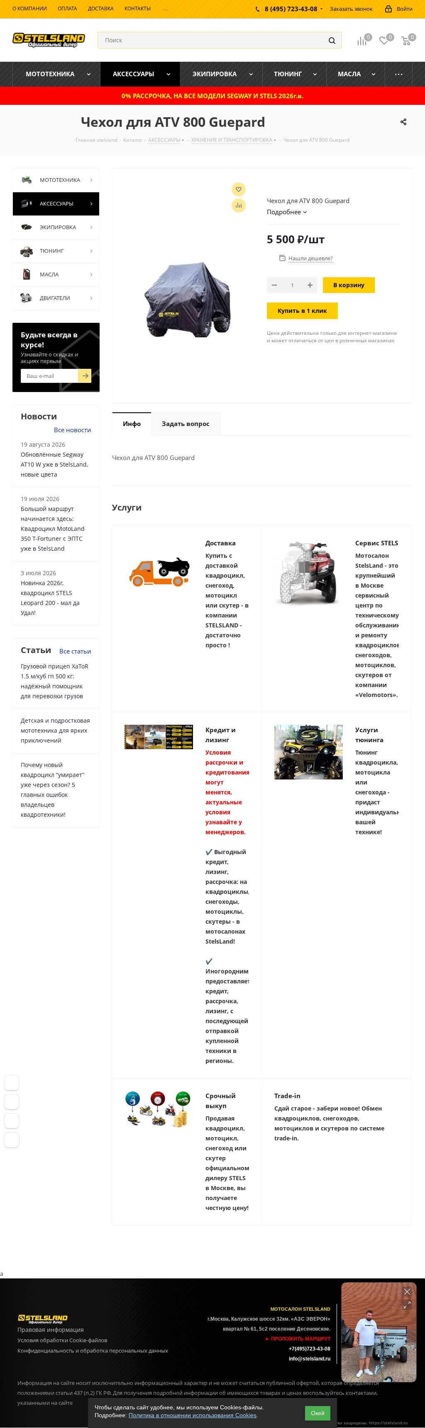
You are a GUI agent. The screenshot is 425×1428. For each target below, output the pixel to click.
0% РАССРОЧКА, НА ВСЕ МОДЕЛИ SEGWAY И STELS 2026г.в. (212, 96)
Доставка (220, 543)
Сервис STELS (376, 543)
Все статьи (75, 651)
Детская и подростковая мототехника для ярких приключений (55, 730)
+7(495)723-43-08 (309, 1349)
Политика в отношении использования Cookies (192, 1415)
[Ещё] (399, 74)
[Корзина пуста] (405, 40)
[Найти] (332, 40)
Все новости (72, 430)
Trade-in (287, 1096)
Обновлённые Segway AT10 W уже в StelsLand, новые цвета (54, 464)
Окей (318, 1413)
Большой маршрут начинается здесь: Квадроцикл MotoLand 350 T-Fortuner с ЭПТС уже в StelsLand (53, 528)
